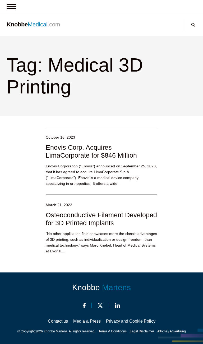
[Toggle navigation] (11, 6)
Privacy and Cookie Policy (130, 321)
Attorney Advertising (171, 331)
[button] (193, 25)
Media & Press (87, 321)
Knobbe (101, 287)
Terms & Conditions (113, 331)
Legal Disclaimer (142, 331)
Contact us (58, 321)
